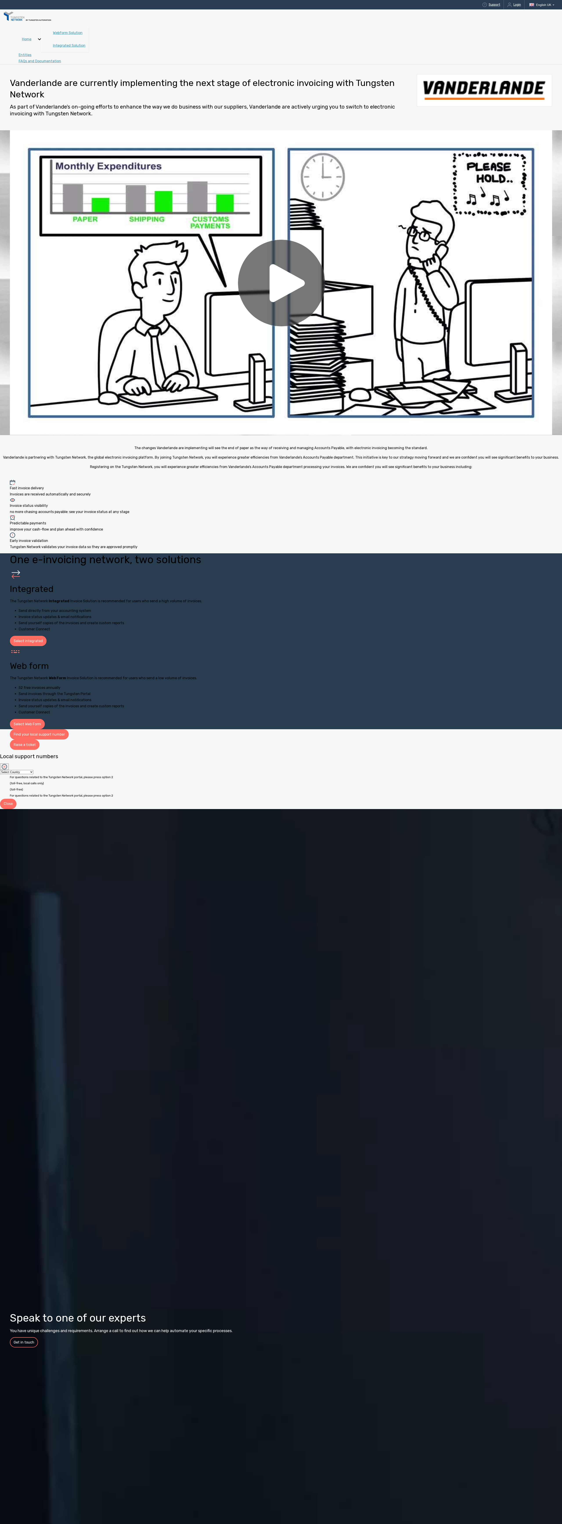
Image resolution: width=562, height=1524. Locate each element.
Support (494, 5)
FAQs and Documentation (40, 61)
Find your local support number (39, 734)
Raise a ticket (25, 745)
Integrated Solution (69, 45)
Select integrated (28, 641)
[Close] (4, 766)
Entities (25, 55)
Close (8, 804)
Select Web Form (27, 724)
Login (517, 5)
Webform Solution (68, 33)
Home (26, 39)
